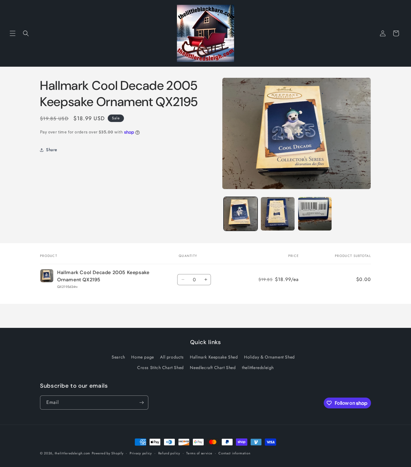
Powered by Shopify (108, 453)
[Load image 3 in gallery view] (315, 214)
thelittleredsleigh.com (72, 453)
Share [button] (51, 150)
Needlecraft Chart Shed (213, 368)
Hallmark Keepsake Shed (214, 357)
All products (172, 357)
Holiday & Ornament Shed (269, 357)
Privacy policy (141, 453)
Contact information (234, 453)
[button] (12, 33)
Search (118, 357)
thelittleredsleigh (258, 368)
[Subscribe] (141, 402)
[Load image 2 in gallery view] (278, 214)
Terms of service (199, 453)
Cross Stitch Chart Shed (160, 368)
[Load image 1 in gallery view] (241, 214)
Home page (142, 357)
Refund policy (169, 453)
